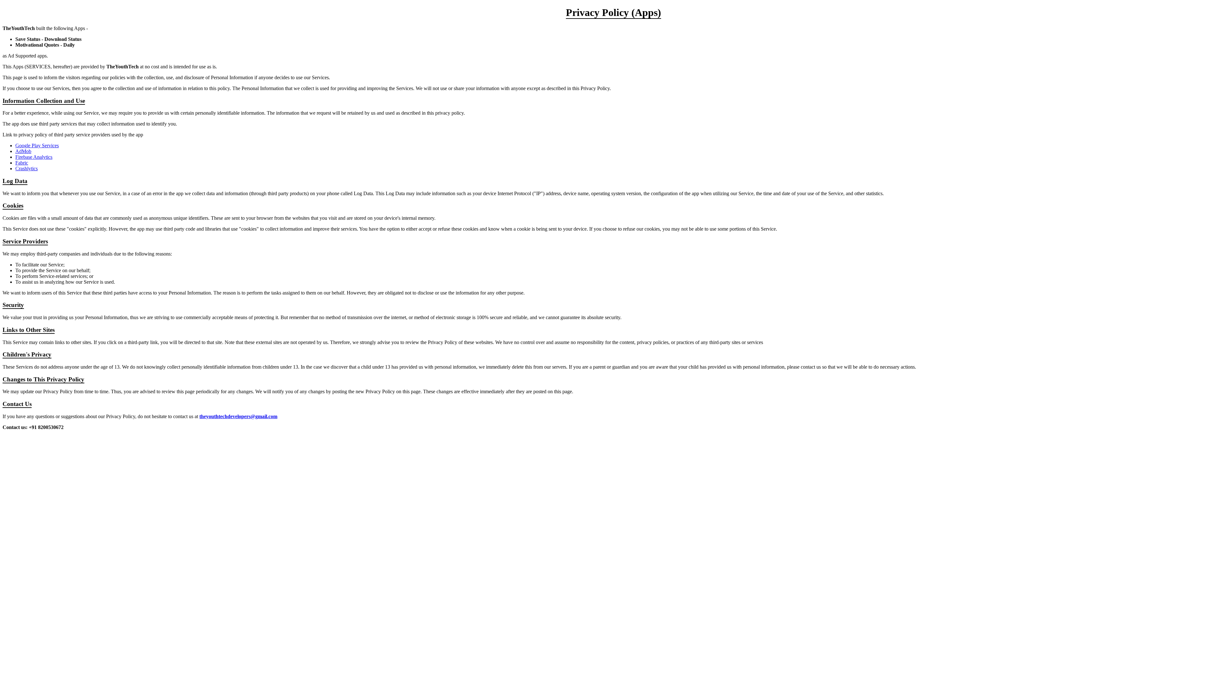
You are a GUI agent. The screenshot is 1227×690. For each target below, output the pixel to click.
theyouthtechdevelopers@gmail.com (238, 416)
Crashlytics (26, 168)
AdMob (23, 151)
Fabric (21, 162)
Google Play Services (37, 145)
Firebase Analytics (33, 157)
